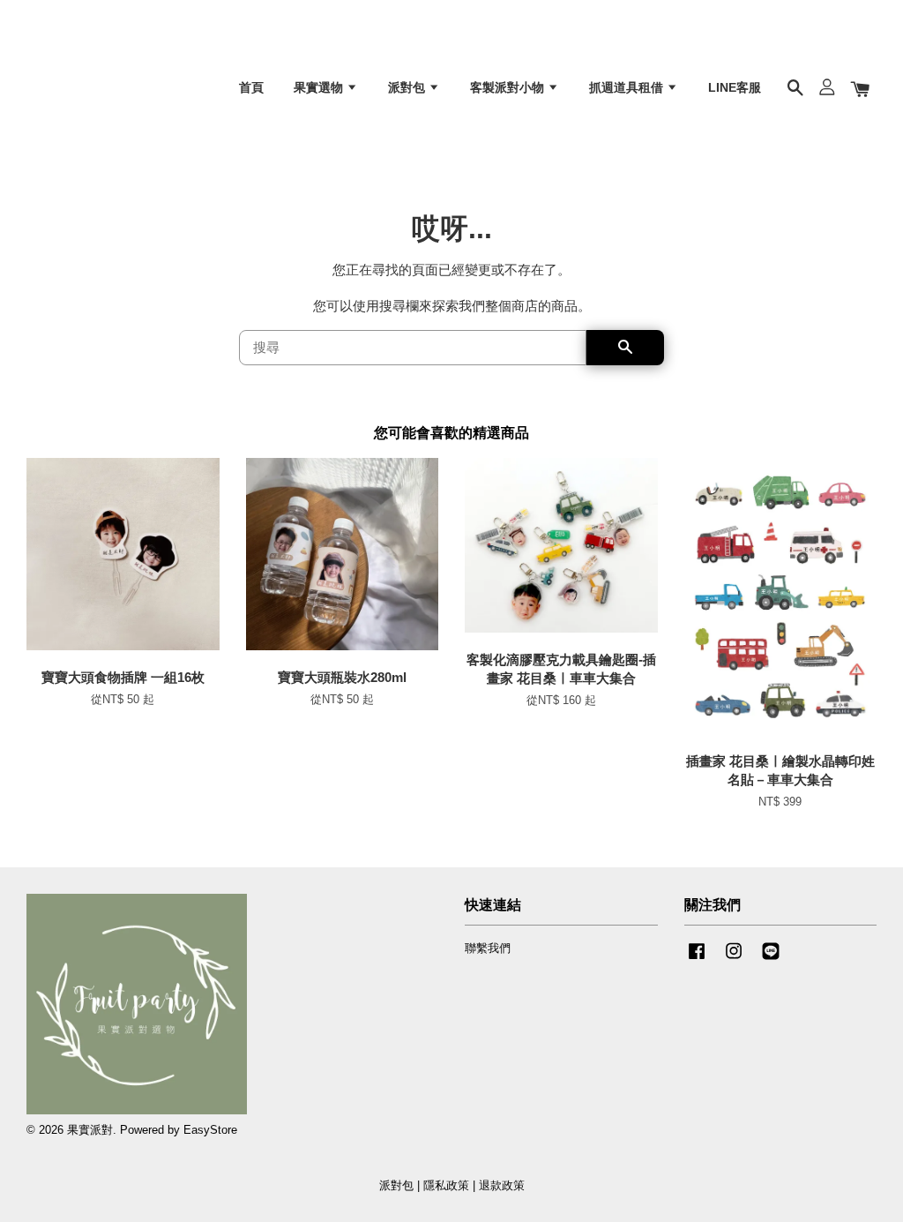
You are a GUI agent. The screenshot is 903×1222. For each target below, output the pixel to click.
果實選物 (320, 87)
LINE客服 (734, 87)
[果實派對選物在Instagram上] (733, 959)
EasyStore (210, 1129)
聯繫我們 (488, 948)
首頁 (251, 87)
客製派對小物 (509, 87)
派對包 (408, 87)
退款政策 (502, 1185)
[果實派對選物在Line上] (770, 959)
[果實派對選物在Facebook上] (696, 959)
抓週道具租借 (628, 87)
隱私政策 (446, 1185)
